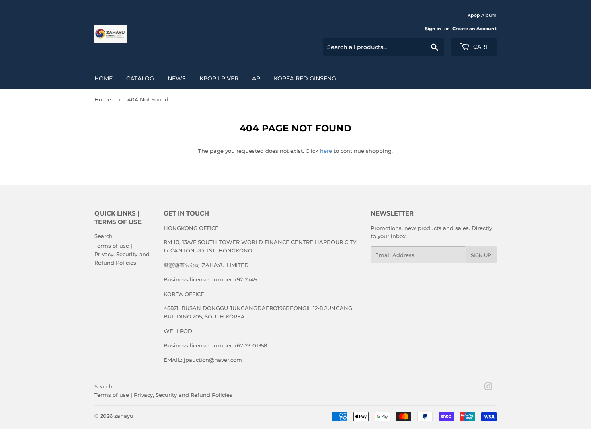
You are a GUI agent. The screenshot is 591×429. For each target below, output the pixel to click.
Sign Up (481, 255)
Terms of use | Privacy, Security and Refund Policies (122, 254)
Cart (480, 46)
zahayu (123, 416)
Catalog (140, 78)
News (177, 78)
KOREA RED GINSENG (305, 78)
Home (103, 78)
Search (103, 236)
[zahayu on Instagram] (488, 387)
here (326, 151)
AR (256, 78)
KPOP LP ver (218, 78)
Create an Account (474, 28)
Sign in (433, 28)
